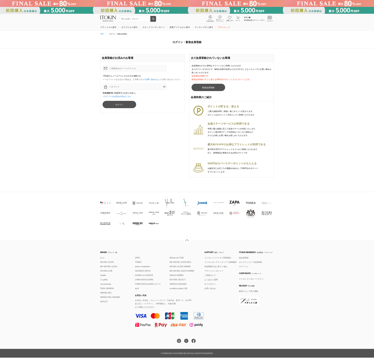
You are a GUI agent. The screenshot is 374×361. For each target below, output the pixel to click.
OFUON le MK (106, 271)
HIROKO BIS (105, 293)
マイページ (244, 266)
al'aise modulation (142, 266)
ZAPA (137, 258)
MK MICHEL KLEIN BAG (180, 262)
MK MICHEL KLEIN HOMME (182, 271)
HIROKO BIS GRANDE (110, 297)
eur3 (137, 288)
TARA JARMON (107, 288)
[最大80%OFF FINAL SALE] (187, 3)
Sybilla (103, 275)
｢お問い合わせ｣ (151, 79)
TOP (102, 34)
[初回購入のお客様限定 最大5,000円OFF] (187, 10)
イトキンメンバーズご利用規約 (217, 258)
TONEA (138, 262)
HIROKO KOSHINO (178, 284)
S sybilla (104, 280)
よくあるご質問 (211, 280)
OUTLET (104, 301)
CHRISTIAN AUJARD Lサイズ (148, 284)
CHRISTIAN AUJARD (144, 280)
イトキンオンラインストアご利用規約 (220, 262)
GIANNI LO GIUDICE (144, 275)
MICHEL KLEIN (107, 262)
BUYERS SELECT (178, 280)
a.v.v (102, 258)
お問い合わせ (210, 288)
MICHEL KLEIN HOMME (180, 266)
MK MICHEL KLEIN (108, 266)
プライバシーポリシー (213, 271)
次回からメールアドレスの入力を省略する (123, 76)
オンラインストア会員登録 (250, 262)
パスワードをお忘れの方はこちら (117, 96)
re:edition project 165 (178, 288)
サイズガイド (210, 284)
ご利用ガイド (210, 275)
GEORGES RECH (142, 271)
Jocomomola (105, 284)
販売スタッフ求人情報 (248, 291)
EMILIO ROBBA (176, 275)
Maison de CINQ (177, 258)
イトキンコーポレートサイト (251, 279)
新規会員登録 (208, 87)
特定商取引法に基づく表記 (215, 266)
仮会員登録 (244, 258)
